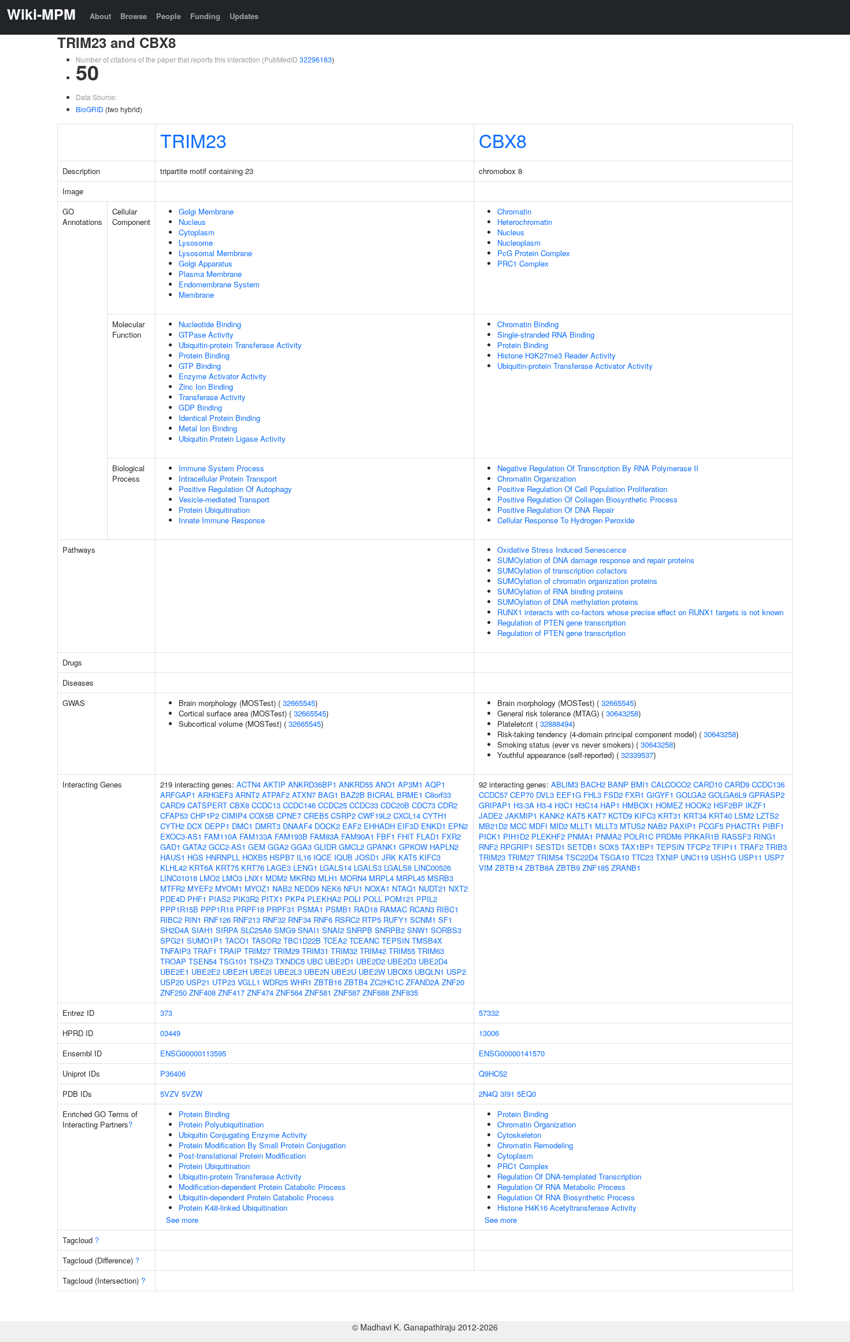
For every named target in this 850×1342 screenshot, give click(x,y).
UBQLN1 (429, 971)
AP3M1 (410, 784)
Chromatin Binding (528, 324)
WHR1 (301, 982)
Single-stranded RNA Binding (545, 334)
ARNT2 (247, 794)
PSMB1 (339, 909)
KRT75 (227, 867)
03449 (170, 1032)
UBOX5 (399, 971)
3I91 (507, 1093)
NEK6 (331, 888)
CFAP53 (174, 815)
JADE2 (490, 815)
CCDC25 (332, 805)
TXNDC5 (290, 961)
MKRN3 (303, 878)
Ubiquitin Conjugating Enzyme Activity (243, 1134)
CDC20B (394, 805)
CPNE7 (288, 815)
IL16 (304, 857)
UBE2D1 (339, 961)
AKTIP (274, 784)
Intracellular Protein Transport (228, 478)
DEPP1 (217, 825)
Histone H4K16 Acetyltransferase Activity (567, 1207)
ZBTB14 (509, 867)
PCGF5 (711, 825)
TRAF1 (205, 950)
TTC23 (642, 857)
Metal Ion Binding (208, 428)
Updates (244, 15)
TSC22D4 (582, 857)
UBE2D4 (433, 961)
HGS (195, 857)
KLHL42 (173, 867)
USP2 (456, 971)
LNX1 (254, 878)
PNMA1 (580, 836)
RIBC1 (448, 909)
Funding (205, 15)
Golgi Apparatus (205, 263)
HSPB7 (281, 857)
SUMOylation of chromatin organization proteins (577, 580)
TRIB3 (776, 846)
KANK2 (551, 815)
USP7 (774, 857)
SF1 (445, 919)
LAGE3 (279, 867)
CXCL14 (406, 815)
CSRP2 (343, 815)
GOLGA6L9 (727, 794)
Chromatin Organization (536, 478)
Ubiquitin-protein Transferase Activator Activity (575, 365)
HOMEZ (669, 805)
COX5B (261, 815)
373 (166, 1012)
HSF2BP (728, 805)
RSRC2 (347, 919)
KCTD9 (620, 815)
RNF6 (322, 919)
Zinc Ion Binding (206, 386)
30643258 (622, 713)
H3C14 (586, 805)
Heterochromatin (524, 221)
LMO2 (209, 878)
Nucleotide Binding (210, 324)
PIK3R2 (246, 898)
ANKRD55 (356, 784)
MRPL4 (381, 878)
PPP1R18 (217, 909)
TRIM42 (373, 950)
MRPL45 (410, 878)
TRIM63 (430, 950)
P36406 (173, 1073)
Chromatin (514, 211)
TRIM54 (550, 857)
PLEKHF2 (548, 836)
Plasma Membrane (210, 273)
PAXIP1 (683, 825)
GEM (256, 846)
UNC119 (694, 857)
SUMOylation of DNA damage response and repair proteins (595, 559)
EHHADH (379, 825)
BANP (618, 784)
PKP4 (295, 898)
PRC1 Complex (523, 263)
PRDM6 (669, 836)
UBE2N (316, 971)
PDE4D (172, 898)
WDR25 (275, 982)
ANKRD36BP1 (312, 784)
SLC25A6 (256, 930)
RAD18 (366, 909)
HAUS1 (172, 857)
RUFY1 (395, 919)
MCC (518, 825)
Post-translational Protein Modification (242, 1155)
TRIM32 (344, 950)
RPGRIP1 (516, 846)
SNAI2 (333, 930)
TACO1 (237, 940)
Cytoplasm (197, 232)
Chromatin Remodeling (535, 1145)
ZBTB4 (356, 982)
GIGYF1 (660, 794)
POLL (372, 898)
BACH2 (593, 784)
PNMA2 (609, 836)
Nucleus (192, 221)
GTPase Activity (206, 334)
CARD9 (172, 805)
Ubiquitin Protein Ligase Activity (232, 438)
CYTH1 (435, 815)
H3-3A (523, 805)
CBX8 (503, 140)
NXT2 (458, 888)
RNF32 (274, 919)
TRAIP (230, 950)
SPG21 (172, 940)
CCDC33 (363, 805)
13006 (489, 1032)
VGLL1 (249, 982)
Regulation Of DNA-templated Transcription (569, 1176)
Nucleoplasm (519, 242)
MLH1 (328, 878)
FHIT (405, 836)
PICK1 (490, 836)
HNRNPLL (223, 857)
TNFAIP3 (175, 950)
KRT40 (720, 815)
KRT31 (669, 815)
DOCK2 (327, 825)
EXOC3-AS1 (181, 836)
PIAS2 (220, 898)
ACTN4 (248, 784)
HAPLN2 (444, 846)
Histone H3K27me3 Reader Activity (556, 355)
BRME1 (410, 794)
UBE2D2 (370, 961)
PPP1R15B (179, 909)
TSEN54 (203, 961)
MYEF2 (200, 888)
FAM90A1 (357, 836)
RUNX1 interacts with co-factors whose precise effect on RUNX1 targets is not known (640, 612)
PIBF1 (773, 825)
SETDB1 (582, 846)
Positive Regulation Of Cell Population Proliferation (582, 488)
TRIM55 (402, 950)
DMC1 (242, 825)
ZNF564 (289, 992)
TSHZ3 (261, 961)
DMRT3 (267, 825)
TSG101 (233, 961)
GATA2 (194, 846)
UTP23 (223, 982)
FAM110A (220, 836)
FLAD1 (427, 836)
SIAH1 (202, 930)
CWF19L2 (374, 815)
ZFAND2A (422, 982)
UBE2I (261, 971)
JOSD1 (367, 857)
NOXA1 (377, 888)
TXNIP (667, 857)
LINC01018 (178, 878)
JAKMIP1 (521, 815)
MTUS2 (632, 825)
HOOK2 (698, 805)
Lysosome (196, 242)
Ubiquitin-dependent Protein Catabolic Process (256, 1197)
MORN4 (353, 878)
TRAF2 (751, 846)
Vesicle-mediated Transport (224, 499)
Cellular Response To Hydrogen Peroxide (565, 520)
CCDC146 (299, 805)
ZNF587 (347, 992)
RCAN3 (421, 909)
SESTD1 (550, 846)
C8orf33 (438, 794)
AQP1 (435, 784)
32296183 (316, 59)
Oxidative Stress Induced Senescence (561, 549)
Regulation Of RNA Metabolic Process (561, 1186)
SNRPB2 (390, 930)
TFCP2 (698, 846)
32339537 (637, 754)
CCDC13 (266, 805)
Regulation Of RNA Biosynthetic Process (566, 1197)
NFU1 (353, 888)
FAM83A (324, 836)
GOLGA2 (691, 794)
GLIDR (325, 846)
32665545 (299, 702)
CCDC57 (493, 794)
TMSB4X (427, 940)
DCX (194, 825)
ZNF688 (376, 992)
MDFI (538, 825)
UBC (315, 961)
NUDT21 (432, 888)
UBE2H (235, 971)
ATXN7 (304, 794)
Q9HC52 (493, 1073)
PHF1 (196, 898)
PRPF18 (250, 909)
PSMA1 (310, 909)
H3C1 (564, 805)
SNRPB (359, 930)
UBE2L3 (288, 971)
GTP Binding (200, 365)
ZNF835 (404, 992)
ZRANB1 (626, 867)
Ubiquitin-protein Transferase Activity (240, 344)
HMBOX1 (637, 805)
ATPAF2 (276, 794)
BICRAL (380, 794)
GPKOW (413, 846)
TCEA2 (335, 940)
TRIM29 (286, 950)
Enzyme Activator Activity (223, 376)
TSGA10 (614, 857)
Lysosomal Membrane (215, 252)
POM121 (399, 898)
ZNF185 (595, 867)
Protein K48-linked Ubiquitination (233, 1207)
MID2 (559, 825)
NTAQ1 (404, 888)
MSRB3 (440, 878)
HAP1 (610, 805)
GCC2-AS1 (227, 846)
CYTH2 (172, 825)
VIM (486, 867)
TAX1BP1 (637, 846)
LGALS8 (398, 867)
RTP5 (371, 919)
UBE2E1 (174, 971)
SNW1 (417, 930)
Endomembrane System (219, 284)
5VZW (192, 1093)
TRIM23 (193, 140)
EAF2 (351, 825)
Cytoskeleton (519, 1134)
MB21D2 (493, 825)
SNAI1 (309, 930)
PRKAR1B (701, 836)
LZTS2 (767, 815)
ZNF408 (202, 992)
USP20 (172, 982)
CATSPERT (207, 805)
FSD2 (613, 794)
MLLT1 (581, 825)
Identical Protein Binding (219, 417)
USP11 (750, 857)
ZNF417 (231, 992)
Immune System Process (221, 468)
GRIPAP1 (495, 805)
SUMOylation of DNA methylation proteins (567, 601)
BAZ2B (353, 794)
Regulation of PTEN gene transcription (561, 622)
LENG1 (305, 867)
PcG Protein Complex (533, 252)
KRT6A (201, 867)
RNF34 (299, 919)
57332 (489, 1012)
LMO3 (232, 878)
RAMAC (393, 909)
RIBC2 (171, 919)
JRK (389, 857)
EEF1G (568, 794)
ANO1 (385, 784)
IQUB (343, 857)
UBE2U (343, 971)
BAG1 (328, 794)
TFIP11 (724, 846)
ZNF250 (173, 992)
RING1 (764, 836)
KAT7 (596, 815)
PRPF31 (281, 909)
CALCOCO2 (671, 784)
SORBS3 (446, 930)
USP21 (198, 982)
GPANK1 (382, 846)
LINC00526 (432, 867)
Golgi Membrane (206, 211)
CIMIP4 (234, 815)
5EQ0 (526, 1093)
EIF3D (408, 825)
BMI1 (640, 784)
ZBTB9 (568, 867)
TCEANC (364, 940)
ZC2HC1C (387, 982)
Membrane (196, 294)
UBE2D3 (401, 961)
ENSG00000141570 (512, 1053)
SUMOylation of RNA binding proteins (560, 591)
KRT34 (695, 815)
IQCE (322, 857)
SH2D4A (174, 930)
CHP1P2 (204, 815)
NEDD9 (306, 888)
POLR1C (638, 836)
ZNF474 (260, 992)
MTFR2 (172, 888)
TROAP (173, 961)
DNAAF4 (297, 825)
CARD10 (707, 784)
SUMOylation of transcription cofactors (562, 570)
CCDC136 (768, 784)
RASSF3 (736, 836)
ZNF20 (453, 982)
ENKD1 (433, 825)
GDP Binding (200, 407)
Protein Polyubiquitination (221, 1124)
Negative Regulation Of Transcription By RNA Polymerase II (598, 468)
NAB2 (282, 888)
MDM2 (276, 878)
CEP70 (522, 794)
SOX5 (609, 846)
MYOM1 (228, 888)
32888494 (556, 723)
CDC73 (423, 805)
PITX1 (272, 898)
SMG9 (284, 930)
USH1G (723, 857)
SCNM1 (423, 919)
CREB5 (316, 815)
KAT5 (407, 857)
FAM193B (291, 836)
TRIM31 (315, 950)
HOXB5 (254, 857)
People (168, 15)
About (100, 15)
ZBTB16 (328, 982)
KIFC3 (430, 857)
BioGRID (90, 109)
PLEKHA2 (324, 898)
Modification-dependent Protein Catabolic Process (262, 1186)
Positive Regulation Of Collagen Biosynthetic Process (587, 499)
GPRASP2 (767, 794)
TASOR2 (266, 940)
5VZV (169, 1093)
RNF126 (217, 919)
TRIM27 (257, 950)
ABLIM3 (564, 784)
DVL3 (545, 794)
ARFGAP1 (177, 794)
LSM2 (744, 815)
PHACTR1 (743, 825)
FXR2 (451, 836)
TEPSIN (395, 940)
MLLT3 (606, 825)
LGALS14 (336, 867)
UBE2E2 (205, 971)
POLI (352, 898)
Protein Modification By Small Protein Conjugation (262, 1145)
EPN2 (458, 825)
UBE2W (372, 971)
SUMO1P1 (205, 940)
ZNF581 (318, 992)
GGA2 (278, 846)
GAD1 (170, 846)
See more (182, 1219)
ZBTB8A (539, 867)
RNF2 (488, 846)
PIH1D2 (516, 836)
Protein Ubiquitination (214, 509)
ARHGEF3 (215, 794)
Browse (133, 15)
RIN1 (192, 919)
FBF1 (385, 836)
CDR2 (447, 805)
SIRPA (227, 930)
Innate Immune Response (222, 520)
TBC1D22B (302, 940)
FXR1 (634, 794)
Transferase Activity (212, 396)
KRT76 (252, 867)
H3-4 (544, 805)
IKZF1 (755, 805)
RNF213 (246, 919)
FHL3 (592, 794)
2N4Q (488, 1093)
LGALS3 (368, 867)
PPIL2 (426, 898)
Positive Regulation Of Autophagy (235, 488)
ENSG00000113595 (193, 1053)
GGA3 (301, 846)
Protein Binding (204, 355)
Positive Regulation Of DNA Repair (555, 509)
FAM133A (255, 836)
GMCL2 (351, 846)
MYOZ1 (257, 888)
